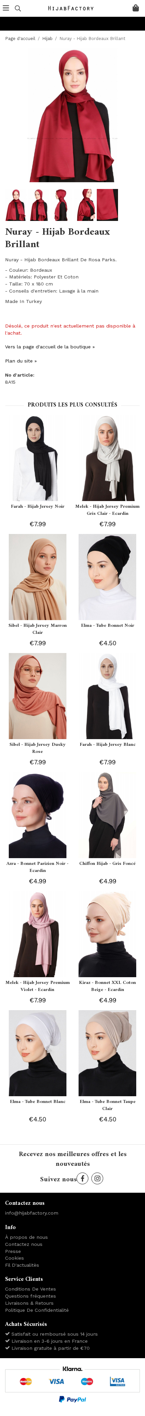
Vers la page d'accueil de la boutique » (50, 346)
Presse (13, 1251)
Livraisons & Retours (29, 1303)
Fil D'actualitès (22, 1265)
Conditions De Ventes (30, 1289)
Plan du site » (21, 360)
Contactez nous (23, 1244)
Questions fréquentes (30, 1296)
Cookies (14, 1258)
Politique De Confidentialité (37, 1310)
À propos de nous (26, 1237)
